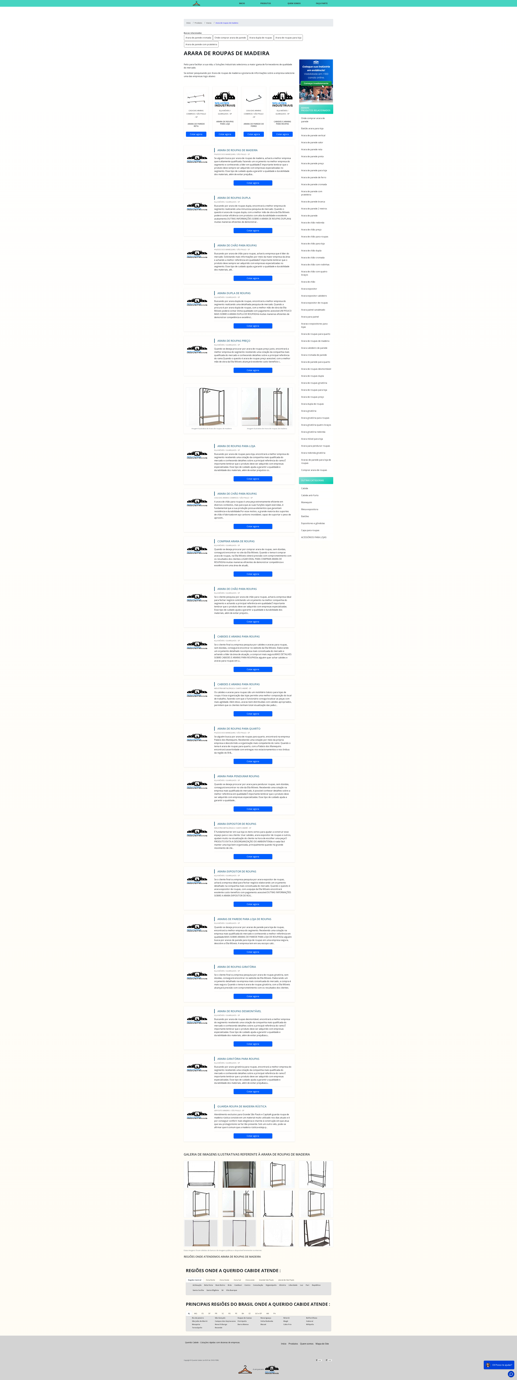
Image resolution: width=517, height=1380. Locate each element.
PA (274, 1313)
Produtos (265, 3)
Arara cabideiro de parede (314, 347)
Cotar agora (196, 134)
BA (243, 1313)
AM (267, 1313)
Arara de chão (308, 281)
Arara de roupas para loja (288, 37)
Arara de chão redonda (312, 222)
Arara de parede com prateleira (201, 44)
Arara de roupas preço (312, 396)
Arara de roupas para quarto (315, 333)
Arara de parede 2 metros (314, 208)
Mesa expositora (309, 509)
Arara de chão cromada (312, 257)
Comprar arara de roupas (314, 470)
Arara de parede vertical (313, 135)
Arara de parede (309, 215)
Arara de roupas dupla (312, 375)
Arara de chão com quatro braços (314, 273)
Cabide (304, 488)
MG (195, 1313)
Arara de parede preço (312, 163)
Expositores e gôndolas (313, 523)
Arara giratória (308, 410)
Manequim (306, 502)
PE (236, 1313)
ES (203, 1313)
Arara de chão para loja (313, 243)
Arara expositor (309, 288)
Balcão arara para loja (312, 128)
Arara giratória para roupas (315, 417)
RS (229, 1313)
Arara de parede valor (312, 142)
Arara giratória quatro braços (316, 424)
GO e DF (258, 1313)
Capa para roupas (310, 530)
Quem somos (294, 3)
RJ (189, 1313)
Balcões (305, 516)
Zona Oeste (224, 1280)
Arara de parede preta (312, 156)
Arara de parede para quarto (315, 361)
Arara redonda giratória (313, 452)
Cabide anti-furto (310, 495)
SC (223, 1313)
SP (209, 1313)
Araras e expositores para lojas (314, 325)
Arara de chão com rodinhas (315, 264)
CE (250, 1313)
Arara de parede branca (313, 201)
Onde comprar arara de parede (230, 37)
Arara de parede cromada (198, 37)
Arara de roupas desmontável (316, 368)
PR (216, 1313)
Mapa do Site (322, 1343)
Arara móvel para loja (312, 438)
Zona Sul (237, 1280)
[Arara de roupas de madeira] (196, 99)
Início (283, 1343)
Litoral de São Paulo (286, 1280)
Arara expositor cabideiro (314, 295)
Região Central (194, 1280)
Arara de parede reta (311, 149)
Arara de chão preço (311, 229)
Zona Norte (210, 1280)
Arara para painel (310, 316)
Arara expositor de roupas (314, 302)
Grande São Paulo (266, 1280)
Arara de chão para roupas (314, 236)
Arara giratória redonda (313, 431)
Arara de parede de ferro (313, 177)
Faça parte (322, 3)
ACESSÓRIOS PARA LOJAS (313, 537)
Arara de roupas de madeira (315, 340)
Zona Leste (249, 1280)
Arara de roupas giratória (314, 382)
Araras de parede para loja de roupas (316, 461)
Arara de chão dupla (311, 250)
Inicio (242, 3)
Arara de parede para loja (314, 170)
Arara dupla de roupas (260, 37)
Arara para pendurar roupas (315, 445)
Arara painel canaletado (313, 309)
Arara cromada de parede (314, 354)
